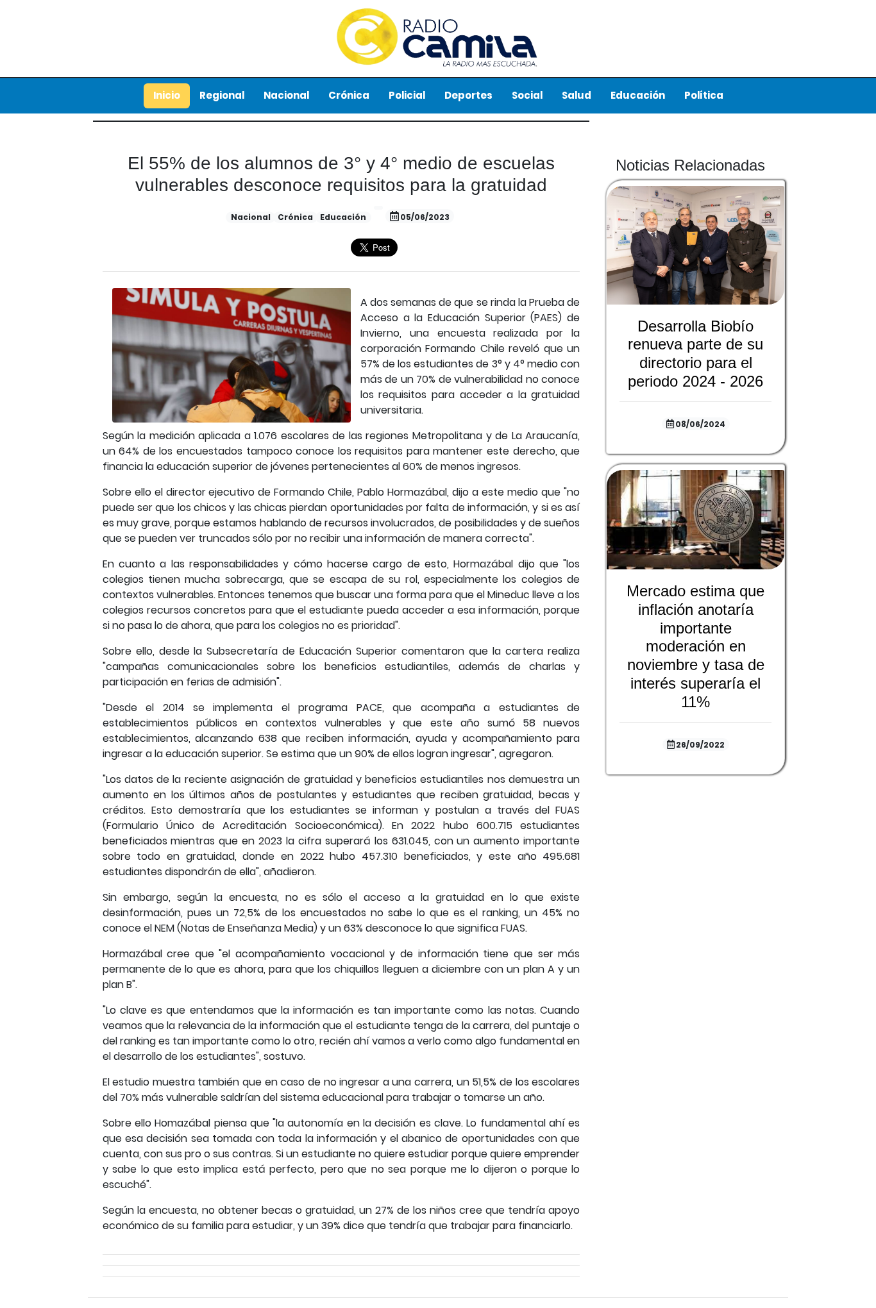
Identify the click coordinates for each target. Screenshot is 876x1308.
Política (703, 95)
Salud (576, 95)
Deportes (468, 95)
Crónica (348, 95)
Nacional (286, 95)
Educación (638, 95)
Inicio (166, 95)
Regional (221, 95)
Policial (407, 95)
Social (527, 95)
